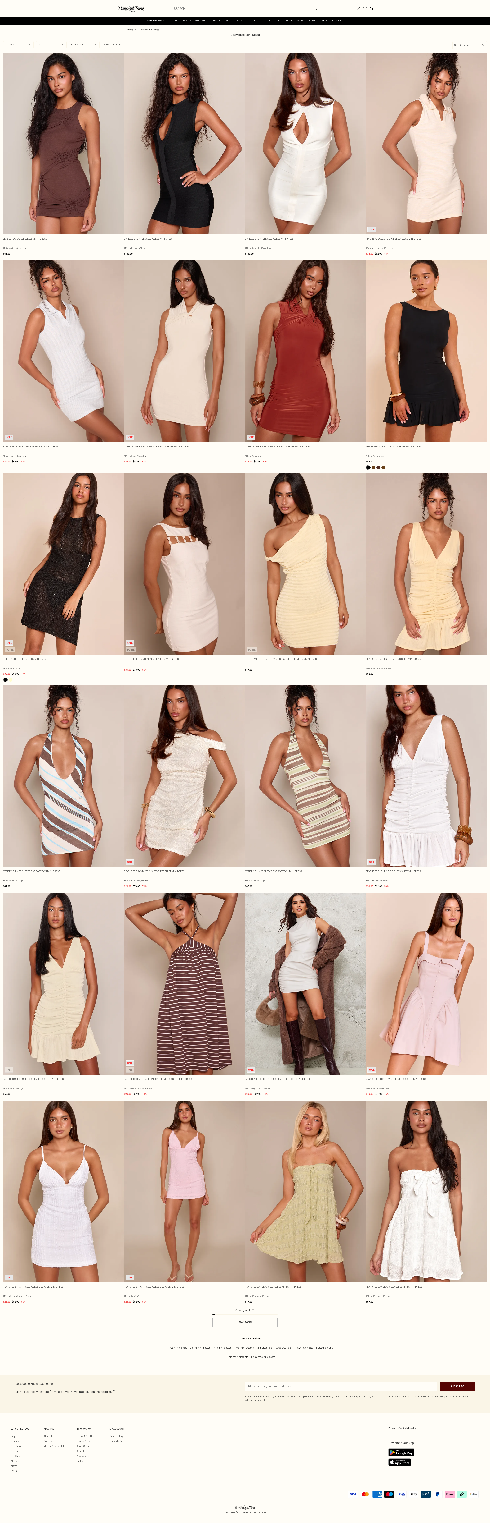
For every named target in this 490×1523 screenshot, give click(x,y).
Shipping (15, 1451)
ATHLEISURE (201, 20)
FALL (227, 20)
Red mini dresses (178, 1347)
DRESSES (186, 20)
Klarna (14, 1466)
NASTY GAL (336, 20)
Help (13, 1436)
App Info (81, 1451)
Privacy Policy (83, 1441)
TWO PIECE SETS (256, 20)
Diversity (48, 1441)
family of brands (360, 1396)
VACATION (282, 20)
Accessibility (83, 1456)
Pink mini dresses (222, 1347)
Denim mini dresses (200, 1347)
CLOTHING (173, 20)
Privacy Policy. (261, 1400)
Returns (15, 1441)
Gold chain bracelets (237, 1356)
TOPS (271, 20)
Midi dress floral (265, 1347)
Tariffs (80, 1461)
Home (130, 29)
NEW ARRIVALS (155, 20)
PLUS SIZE (216, 20)
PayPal (14, 1471)
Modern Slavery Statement (57, 1446)
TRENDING (238, 20)
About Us (48, 1436)
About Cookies (84, 1446)
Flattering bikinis (324, 1347)
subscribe (457, 1386)
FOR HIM (314, 20)
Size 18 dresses (305, 1347)
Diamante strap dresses (263, 1356)
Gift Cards (16, 1456)
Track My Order (117, 1441)
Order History (116, 1436)
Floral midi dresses (244, 1347)
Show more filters (112, 44)
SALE (324, 20)
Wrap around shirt (285, 1347)
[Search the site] (315, 8)
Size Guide (16, 1446)
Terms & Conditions (86, 1436)
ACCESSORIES (298, 20)
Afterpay (15, 1461)
